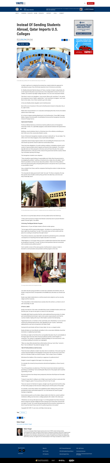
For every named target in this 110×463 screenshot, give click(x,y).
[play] (17, 9)
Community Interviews (80, 451)
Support (48, 13)
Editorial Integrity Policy (64, 454)
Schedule (23, 13)
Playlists (30, 13)
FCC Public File (46, 454)
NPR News (23, 412)
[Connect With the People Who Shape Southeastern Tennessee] (83, 28)
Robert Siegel (24, 39)
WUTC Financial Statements (65, 448)
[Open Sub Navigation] (19, 13)
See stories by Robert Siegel (24, 424)
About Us (44, 448)
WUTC (22, 453)
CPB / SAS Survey (80, 448)
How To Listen (45, 451)
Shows (35, 13)
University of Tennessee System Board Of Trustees (84, 454)
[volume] (21, 9)
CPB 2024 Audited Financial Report (66, 451)
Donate (91, 3)
